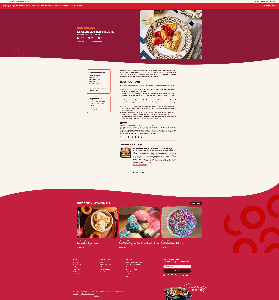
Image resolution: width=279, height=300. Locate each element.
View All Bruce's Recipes (140, 164)
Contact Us (103, 273)
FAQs (101, 267)
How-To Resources (105, 269)
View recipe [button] (80, 247)
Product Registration (105, 264)
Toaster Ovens (77, 269)
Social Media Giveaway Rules (134, 262)
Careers (128, 276)
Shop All (75, 262)
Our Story (129, 271)
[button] (260, 5)
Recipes (128, 267)
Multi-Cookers (77, 264)
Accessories (76, 273)
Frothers (75, 271)
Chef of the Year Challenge (133, 264)
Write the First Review (97, 41)
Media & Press (130, 273)
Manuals (102, 262)
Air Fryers (76, 267)
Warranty (102, 271)
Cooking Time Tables (131, 269)
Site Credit (96, 295)
